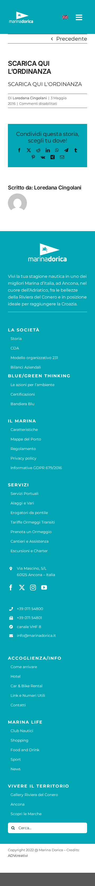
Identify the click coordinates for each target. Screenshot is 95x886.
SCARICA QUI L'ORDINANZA (45, 84)
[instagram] (33, 587)
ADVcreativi (18, 855)
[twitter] (22, 587)
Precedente (71, 39)
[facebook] (11, 587)
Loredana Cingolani (30, 98)
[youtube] (44, 587)
